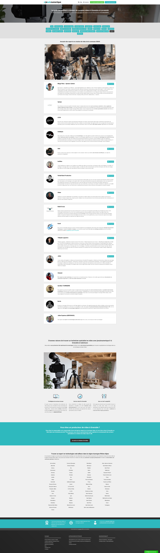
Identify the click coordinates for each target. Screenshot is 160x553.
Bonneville (53, 481)
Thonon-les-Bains (107, 479)
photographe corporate (57, 31)
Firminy (71, 472)
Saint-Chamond (89, 493)
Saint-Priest (107, 467)
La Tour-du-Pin (71, 486)
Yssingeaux (107, 505)
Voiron (107, 502)
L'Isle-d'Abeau (71, 493)
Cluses (52, 509)
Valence (107, 484)
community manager (68, 26)
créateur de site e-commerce (52, 28)
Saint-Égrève (89, 498)
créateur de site (106, 26)
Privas (89, 481)
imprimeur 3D (111, 28)
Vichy (107, 491)
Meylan (71, 500)
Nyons (89, 470)
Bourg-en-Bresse (52, 484)
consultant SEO (88, 26)
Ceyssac (53, 498)
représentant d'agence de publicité (88, 31)
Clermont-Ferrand (52, 507)
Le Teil (71, 491)
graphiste (90, 28)
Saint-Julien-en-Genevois (107, 463)
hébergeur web (97, 28)
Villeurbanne (107, 500)
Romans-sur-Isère (89, 491)
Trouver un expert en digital (97, 2)
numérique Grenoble (72, 544)
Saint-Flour (89, 502)
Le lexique (46, 549)
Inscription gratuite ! (111, 2)
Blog (45, 545)
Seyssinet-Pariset (107, 472)
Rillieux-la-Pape (89, 484)
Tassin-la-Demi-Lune (107, 474)
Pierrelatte (89, 477)
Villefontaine (107, 495)
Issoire (71, 484)
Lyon (71, 495)
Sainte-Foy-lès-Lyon (89, 495)
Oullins (89, 472)
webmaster (80, 33)
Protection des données (49, 542)
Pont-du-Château (89, 479)
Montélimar (89, 463)
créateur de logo (97, 26)
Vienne (107, 493)
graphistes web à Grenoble (73, 230)
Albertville (53, 465)
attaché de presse (58, 26)
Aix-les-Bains (52, 463)
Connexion (86, 2)
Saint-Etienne (89, 500)
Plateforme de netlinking (49, 544)
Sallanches (107, 470)
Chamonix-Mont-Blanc (52, 505)
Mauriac (71, 498)
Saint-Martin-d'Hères (107, 465)
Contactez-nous (47, 547)
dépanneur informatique (66, 28)
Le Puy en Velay (71, 488)
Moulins (89, 467)
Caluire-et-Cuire (53, 495)
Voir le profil (111, 83)
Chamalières (52, 500)
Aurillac (52, 477)
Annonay (53, 472)
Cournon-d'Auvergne (71, 463)
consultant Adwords (79, 26)
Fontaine (71, 474)
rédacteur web (76, 31)
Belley (53, 479)
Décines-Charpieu (70, 465)
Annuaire (46, 539)
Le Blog (80, 2)
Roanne (89, 488)
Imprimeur (104, 28)
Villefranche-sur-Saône (107, 498)
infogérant (48, 31)
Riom (89, 486)
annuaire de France (58, 412)
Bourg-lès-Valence (53, 486)
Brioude (52, 491)
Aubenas (53, 474)
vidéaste (112, 31)
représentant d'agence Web (102, 31)
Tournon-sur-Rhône (107, 481)
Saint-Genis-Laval (89, 505)
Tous (52, 26)
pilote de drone (67, 31)
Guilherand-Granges (71, 481)
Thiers (107, 477)
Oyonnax (89, 474)
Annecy (52, 467)
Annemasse (52, 470)
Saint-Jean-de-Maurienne (89, 507)
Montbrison (71, 507)
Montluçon (89, 465)
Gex (71, 477)
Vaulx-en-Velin (107, 486)
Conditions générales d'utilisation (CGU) (52, 541)
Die (71, 467)
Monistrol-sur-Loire (71, 505)
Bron (53, 493)
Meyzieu (71, 502)
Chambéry (53, 502)
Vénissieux (107, 488)
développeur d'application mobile (79, 28)
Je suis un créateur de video (80, 440)
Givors (71, 479)
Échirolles (71, 470)
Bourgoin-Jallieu (53, 488)
